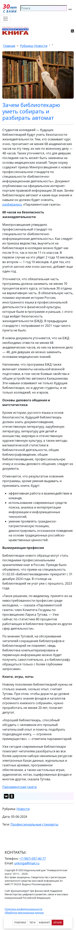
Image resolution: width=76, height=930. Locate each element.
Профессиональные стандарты (34, 824)
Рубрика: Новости (33, 46)
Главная (9, 46)
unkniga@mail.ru (26, 863)
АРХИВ (57, 922)
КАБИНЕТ (44, 922)
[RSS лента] (72, 31)
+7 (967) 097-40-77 (32, 858)
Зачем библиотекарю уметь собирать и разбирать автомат (31, 111)
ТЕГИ (32, 922)
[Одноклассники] (11, 796)
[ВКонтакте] (6, 796)
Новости (23, 809)
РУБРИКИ (20, 922)
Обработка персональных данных (24, 912)
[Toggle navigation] (5, 19)
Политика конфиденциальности (23, 909)
